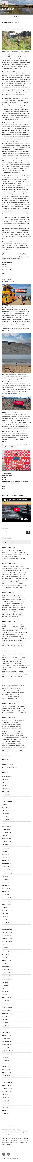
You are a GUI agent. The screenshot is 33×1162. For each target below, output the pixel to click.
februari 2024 (5, 860)
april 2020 (5, 991)
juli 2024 (4, 845)
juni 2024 (4, 848)
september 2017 (6, 1088)
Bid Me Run (8, 9)
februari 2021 (5, 960)
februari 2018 (5, 1072)
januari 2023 (5, 895)
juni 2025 (4, 813)
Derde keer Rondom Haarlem (12, 29)
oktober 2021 (6, 935)
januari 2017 (5, 1113)
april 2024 (5, 854)
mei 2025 (4, 816)
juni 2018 (4, 1060)
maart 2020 (5, 994)
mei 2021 (4, 951)
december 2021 (6, 929)
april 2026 (5, 785)
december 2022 (6, 898)
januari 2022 (5, 926)
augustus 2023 (6, 873)
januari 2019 (5, 1038)
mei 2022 (4, 919)
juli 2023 (4, 876)
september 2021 (6, 938)
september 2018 (6, 1051)
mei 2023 (4, 882)
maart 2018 (5, 1069)
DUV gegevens (6, 759)
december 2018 (6, 1041)
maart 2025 (5, 823)
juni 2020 (4, 985)
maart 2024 (5, 857)
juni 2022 (4, 916)
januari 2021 (5, 963)
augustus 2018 (6, 1054)
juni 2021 (4, 948)
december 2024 (6, 832)
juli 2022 (4, 913)
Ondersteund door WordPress (10, 1158)
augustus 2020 (6, 979)
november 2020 (6, 969)
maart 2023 (5, 888)
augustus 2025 (6, 807)
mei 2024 (4, 851)
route (3, 273)
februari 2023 (5, 891)
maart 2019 (5, 1032)
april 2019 (5, 1029)
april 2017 (4, 1104)
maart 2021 (5, 957)
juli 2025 (4, 810)
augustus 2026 (6, 776)
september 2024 (6, 841)
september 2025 (6, 804)
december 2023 (6, 863)
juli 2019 (4, 1019)
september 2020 (6, 976)
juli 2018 (4, 1057)
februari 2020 (5, 997)
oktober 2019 (6, 1010)
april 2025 (5, 820)
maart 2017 (5, 1107)
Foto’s (4, 488)
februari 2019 (5, 1035)
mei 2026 (4, 782)
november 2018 (6, 1044)
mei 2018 (4, 1063)
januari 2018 (5, 1076)
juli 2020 (4, 982)
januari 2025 (5, 829)
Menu (17, 16)
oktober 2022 (6, 904)
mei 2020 (4, 988)
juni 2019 (4, 1023)
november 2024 (6, 835)
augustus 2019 (6, 1016)
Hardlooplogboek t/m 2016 (9, 767)
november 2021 (6, 932)
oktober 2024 (6, 838)
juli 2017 (4, 1094)
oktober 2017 (6, 1085)
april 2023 (5, 885)
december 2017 (6, 1079)
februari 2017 (5, 1110)
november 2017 (6, 1082)
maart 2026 (5, 788)
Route (4, 486)
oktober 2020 (6, 973)
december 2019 (6, 1004)
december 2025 (6, 798)
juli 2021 (4, 944)
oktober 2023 (6, 870)
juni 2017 (4, 1097)
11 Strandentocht (8, 281)
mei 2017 (4, 1101)
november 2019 (6, 1007)
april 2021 (4, 954)
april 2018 (5, 1066)
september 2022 (6, 907)
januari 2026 (5, 795)
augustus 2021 (6, 941)
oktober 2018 (6, 1047)
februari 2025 (5, 826)
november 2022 (6, 901)
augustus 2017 (6, 1091)
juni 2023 (4, 879)
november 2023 (6, 866)
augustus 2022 (6, 910)
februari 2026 (5, 792)
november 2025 (6, 801)
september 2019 (6, 1013)
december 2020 (6, 966)
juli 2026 (4, 779)
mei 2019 (4, 1026)
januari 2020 (5, 1001)
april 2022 (5, 923)
